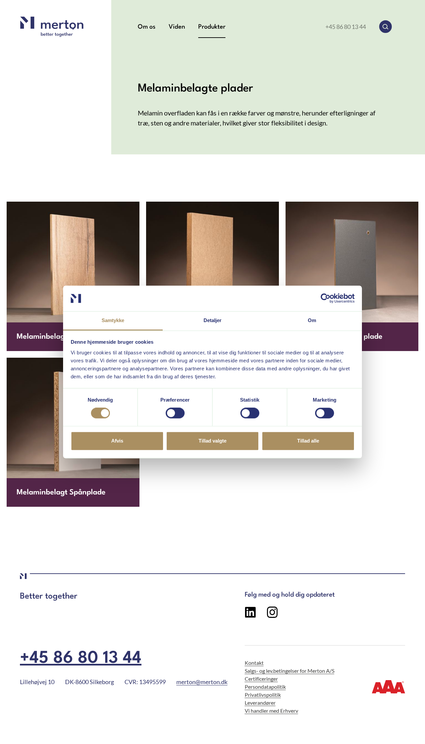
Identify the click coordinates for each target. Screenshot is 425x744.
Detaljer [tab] (213, 320)
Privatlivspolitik (263, 694)
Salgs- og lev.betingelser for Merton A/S (289, 670)
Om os (146, 27)
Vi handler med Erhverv (271, 710)
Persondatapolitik (265, 686)
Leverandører (260, 702)
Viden (177, 27)
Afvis (117, 441)
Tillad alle (308, 441)
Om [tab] (312, 320)
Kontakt (254, 662)
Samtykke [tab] (113, 320)
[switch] (175, 413)
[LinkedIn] (250, 615)
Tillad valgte (212, 441)
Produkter (211, 27)
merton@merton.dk (201, 681)
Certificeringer (261, 678)
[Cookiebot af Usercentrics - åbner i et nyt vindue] (326, 298)
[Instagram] (272, 615)
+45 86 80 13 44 (345, 26)
